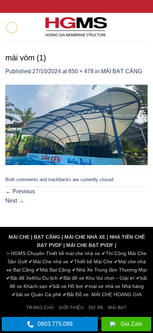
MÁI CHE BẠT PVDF (90, 245)
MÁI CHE (19, 237)
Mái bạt (117, 307)
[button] (11, 27)
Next (14, 201)
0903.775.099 (55, 324)
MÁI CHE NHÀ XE (84, 237)
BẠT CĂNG (47, 237)
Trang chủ (40, 307)
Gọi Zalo (131, 324)
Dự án (96, 307)
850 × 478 (81, 71)
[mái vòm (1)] (76, 124)
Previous (20, 191)
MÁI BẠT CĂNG (121, 71)
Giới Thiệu (71, 307)
